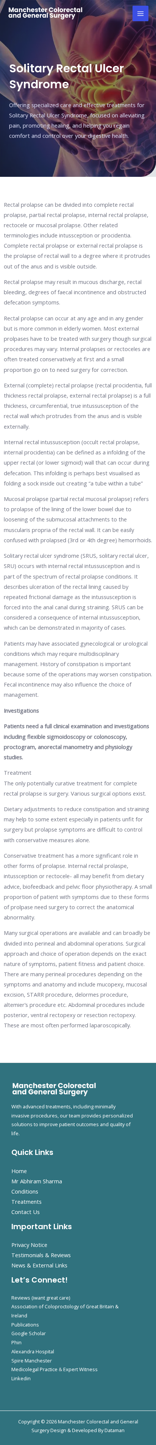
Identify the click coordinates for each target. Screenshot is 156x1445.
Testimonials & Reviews (41, 1255)
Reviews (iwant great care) (40, 1297)
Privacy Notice (29, 1244)
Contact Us (25, 1212)
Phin (16, 1342)
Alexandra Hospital (32, 1351)
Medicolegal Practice (34, 1369)
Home (19, 1171)
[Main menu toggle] (140, 14)
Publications (25, 1324)
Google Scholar (28, 1333)
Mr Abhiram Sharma (36, 1181)
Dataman (115, 1430)
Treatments (26, 1201)
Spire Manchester (31, 1360)
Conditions (24, 1191)
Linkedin (21, 1378)
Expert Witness (80, 1369)
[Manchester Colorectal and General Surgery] (45, 13)
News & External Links (39, 1265)
